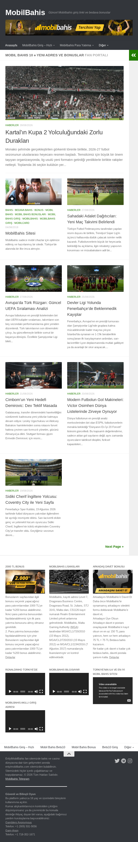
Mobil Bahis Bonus (84, 747)
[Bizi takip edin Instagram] (130, 760)
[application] (25, 684)
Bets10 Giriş (110, 747)
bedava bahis (23, 210)
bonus (38, 210)
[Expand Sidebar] (133, 55)
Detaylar (10, 657)
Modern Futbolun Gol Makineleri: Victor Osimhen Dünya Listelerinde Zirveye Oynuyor (95, 405)
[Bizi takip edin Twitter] (117, 760)
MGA (74, 627)
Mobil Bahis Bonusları (30, 214)
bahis (9, 210)
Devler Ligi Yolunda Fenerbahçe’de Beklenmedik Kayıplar (92, 308)
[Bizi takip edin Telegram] (123, 760)
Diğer (102, 45)
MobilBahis (25, 12)
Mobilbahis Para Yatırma (75, 45)
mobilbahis (30, 218)
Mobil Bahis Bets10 (52, 747)
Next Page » (114, 546)
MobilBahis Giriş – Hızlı (37, 45)
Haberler (12, 125)
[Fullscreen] (41, 691)
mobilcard (21, 222)
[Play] (10, 691)
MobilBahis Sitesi (20, 233)
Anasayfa (11, 45)
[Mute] (36, 691)
